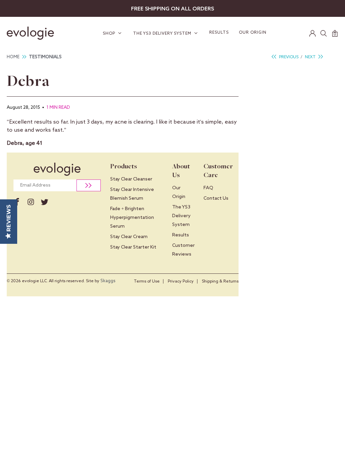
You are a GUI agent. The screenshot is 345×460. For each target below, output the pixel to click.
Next (311, 57)
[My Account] (312, 33)
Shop (110, 34)
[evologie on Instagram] (31, 202)
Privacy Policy (181, 281)
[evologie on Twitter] (44, 202)
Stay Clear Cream (129, 236)
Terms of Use (147, 281)
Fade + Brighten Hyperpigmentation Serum (132, 217)
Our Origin (252, 33)
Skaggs (108, 281)
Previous (288, 57)
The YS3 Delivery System (163, 34)
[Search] (323, 33)
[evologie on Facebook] (17, 202)
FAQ (208, 188)
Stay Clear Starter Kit (133, 247)
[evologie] (33, 33)
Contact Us (215, 198)
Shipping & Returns (220, 281)
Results (219, 33)
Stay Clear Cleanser (131, 179)
